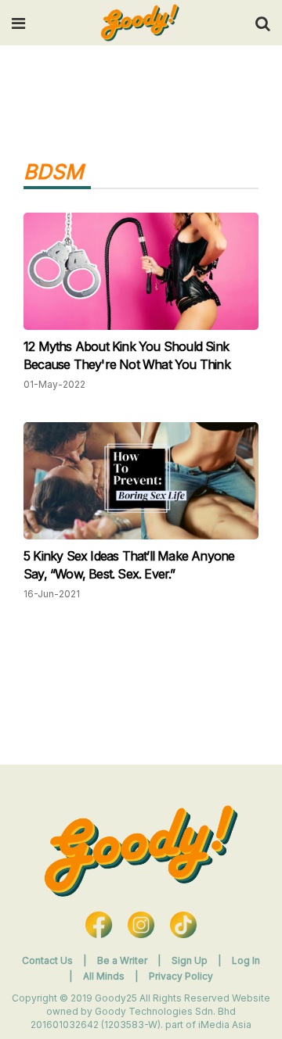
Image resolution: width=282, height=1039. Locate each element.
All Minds (105, 976)
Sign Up (191, 960)
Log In (246, 960)
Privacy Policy (181, 976)
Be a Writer (122, 960)
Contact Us (47, 960)
